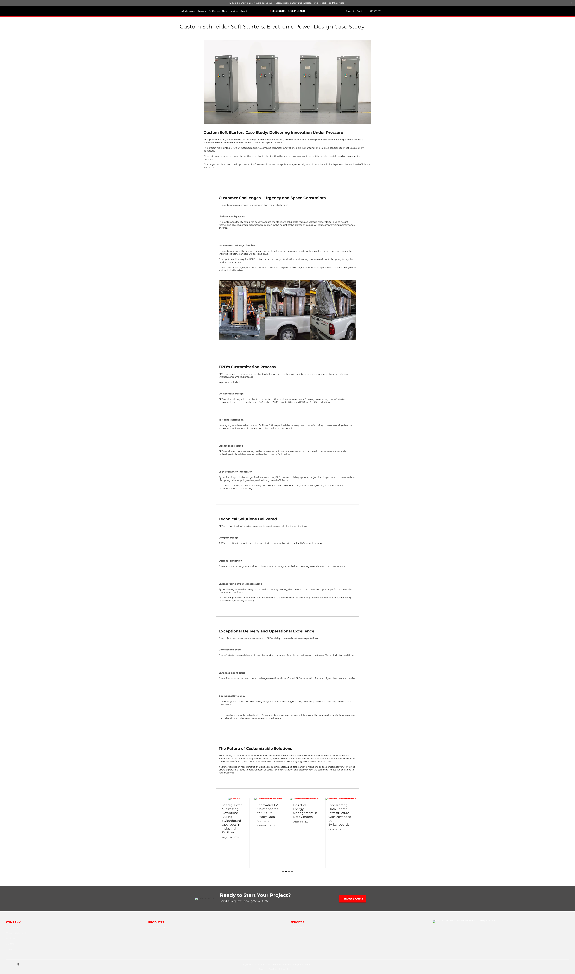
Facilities (10, 938)
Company (201, 11)
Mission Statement (16, 933)
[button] (7, 964)
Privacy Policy (286, 969)
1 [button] (283, 871)
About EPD (12, 927)
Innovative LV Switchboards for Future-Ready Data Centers (232, 812)
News (224, 11)
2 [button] (286, 871)
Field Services (214, 11)
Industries (234, 11)
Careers (10, 943)
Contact (243, 11)
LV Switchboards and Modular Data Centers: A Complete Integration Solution (340, 845)
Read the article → (337, 2)
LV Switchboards (188, 11)
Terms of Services (268, 969)
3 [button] (289, 871)
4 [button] (292, 871)
